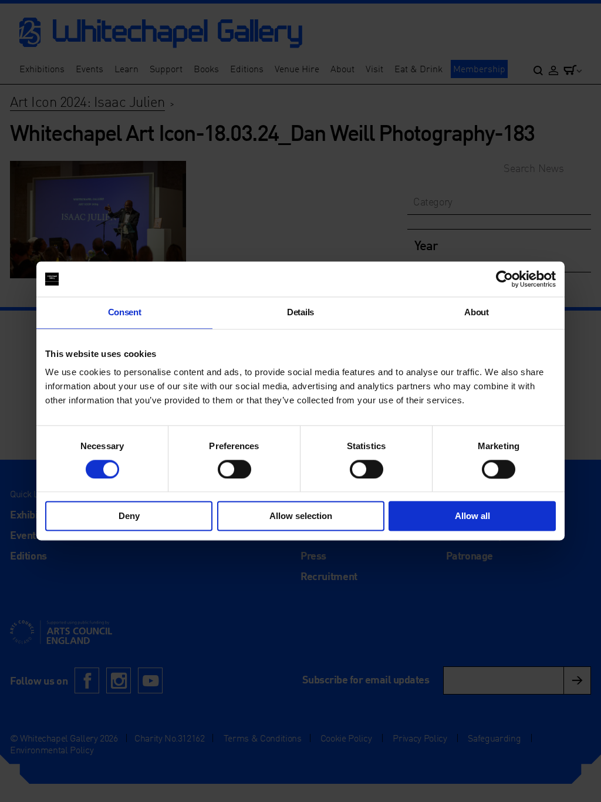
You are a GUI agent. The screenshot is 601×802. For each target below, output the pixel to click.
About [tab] (476, 312)
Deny (129, 516)
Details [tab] (300, 312)
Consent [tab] (124, 312)
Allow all (472, 516)
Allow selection (300, 516)
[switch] (234, 469)
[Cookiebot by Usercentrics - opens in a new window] (504, 279)
